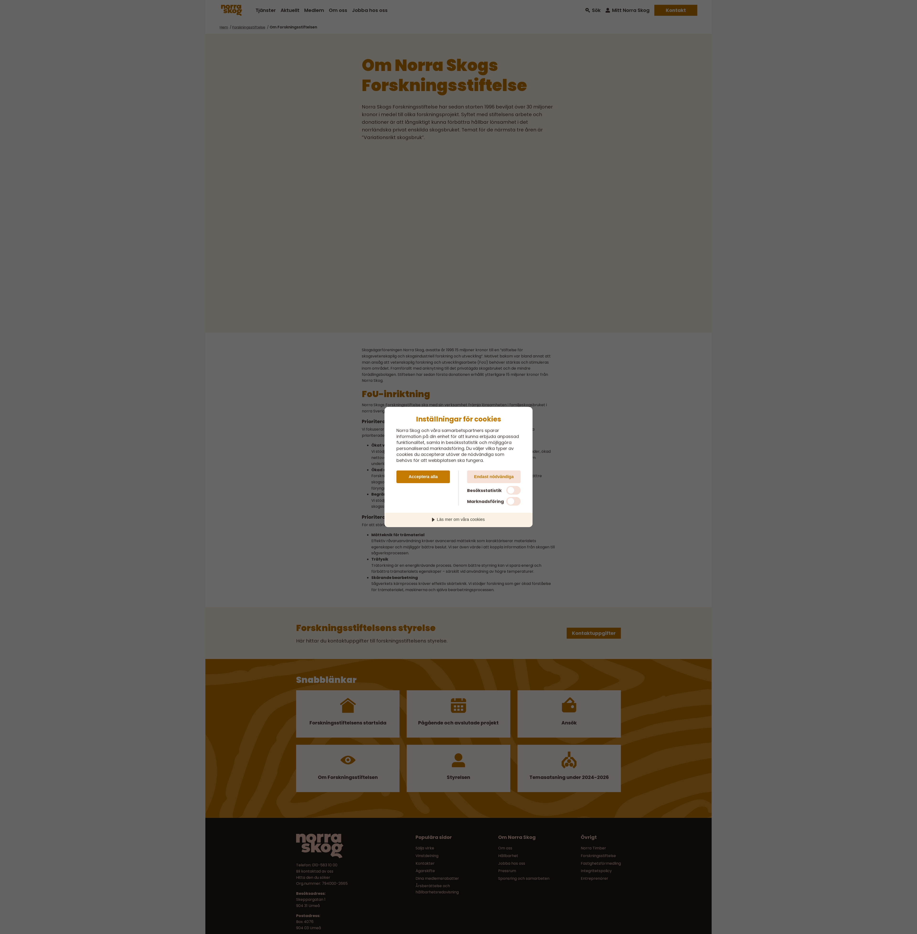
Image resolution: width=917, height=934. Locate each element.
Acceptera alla (423, 476)
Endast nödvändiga (494, 476)
